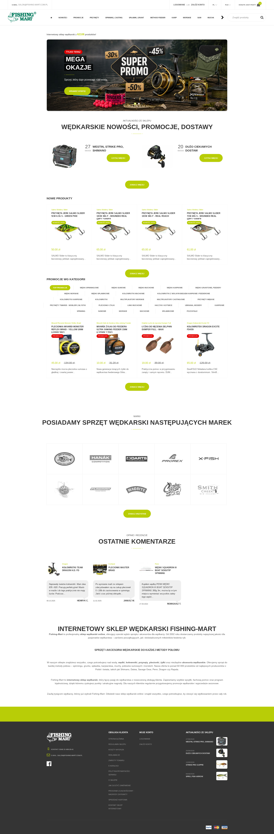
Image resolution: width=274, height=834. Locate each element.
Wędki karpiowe (175, 288)
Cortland (111, 564)
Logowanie (144, 739)
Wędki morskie (71, 293)
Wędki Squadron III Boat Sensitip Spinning (166, 570)
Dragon (65, 564)
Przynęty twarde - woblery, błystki (68, 305)
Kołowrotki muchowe (133, 293)
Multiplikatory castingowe (171, 299)
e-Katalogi (113, 766)
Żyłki (131, 11)
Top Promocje (60, 288)
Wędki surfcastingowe (190, 9)
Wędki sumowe (118, 288)
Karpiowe (219, 305)
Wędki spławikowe (100, 293)
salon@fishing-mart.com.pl (33, 5)
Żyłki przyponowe (137, 21)
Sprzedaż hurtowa (117, 800)
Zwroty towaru (116, 760)
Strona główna (116, 739)
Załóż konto (145, 744)
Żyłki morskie (189, 21)
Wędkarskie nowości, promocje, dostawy (137, 126)
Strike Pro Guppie (194, 765)
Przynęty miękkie (206, 299)
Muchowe (77, 11)
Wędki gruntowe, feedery (208, 288)
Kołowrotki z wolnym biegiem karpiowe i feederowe (183, 293)
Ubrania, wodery (193, 305)
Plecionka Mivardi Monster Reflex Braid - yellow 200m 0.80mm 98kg (67, 329)
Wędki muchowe (146, 288)
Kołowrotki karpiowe (71, 299)
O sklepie (112, 780)
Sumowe (102, 311)
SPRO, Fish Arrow (194, 776)
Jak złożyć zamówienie (119, 785)
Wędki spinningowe (89, 288)
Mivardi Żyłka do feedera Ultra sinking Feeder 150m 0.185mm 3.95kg (112, 329)
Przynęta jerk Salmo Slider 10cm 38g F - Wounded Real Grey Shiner (113, 216)
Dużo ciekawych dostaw (198, 753)
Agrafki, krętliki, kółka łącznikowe (113, 12)
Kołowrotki (101, 299)
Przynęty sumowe (98, 21)
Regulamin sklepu (117, 744)
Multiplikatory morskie (132, 299)
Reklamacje (114, 755)
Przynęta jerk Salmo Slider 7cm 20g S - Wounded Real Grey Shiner (203, 216)
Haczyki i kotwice (163, 305)
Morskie (123, 311)
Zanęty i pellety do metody (159, 12)
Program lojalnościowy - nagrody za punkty (121, 792)
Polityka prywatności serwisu (119, 773)
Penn (157, 564)
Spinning (81, 311)
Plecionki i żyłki (107, 305)
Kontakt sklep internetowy (115, 807)
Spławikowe (168, 311)
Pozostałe (78, 21)
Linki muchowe (134, 305)
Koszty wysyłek (116, 750)
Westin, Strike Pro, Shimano (199, 742)
